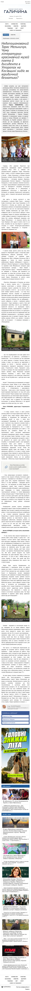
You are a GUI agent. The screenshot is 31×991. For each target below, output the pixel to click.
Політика (23, 24)
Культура (16, 26)
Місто (7, 24)
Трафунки (10, 28)
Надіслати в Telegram (8, 719)
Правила (27, 989)
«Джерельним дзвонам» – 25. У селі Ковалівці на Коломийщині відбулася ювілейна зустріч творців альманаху (15, 908)
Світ (16, 28)
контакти (28, 3)
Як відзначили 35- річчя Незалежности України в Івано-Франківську (15, 802)
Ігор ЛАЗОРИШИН (14, 706)
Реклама (11, 18)
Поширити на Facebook (9, 722)
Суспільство (14, 24)
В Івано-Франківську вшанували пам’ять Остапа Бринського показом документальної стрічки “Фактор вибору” (15, 831)
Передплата (19, 18)
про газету (27, 1)
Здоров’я (23, 26)
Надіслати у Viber (7, 716)
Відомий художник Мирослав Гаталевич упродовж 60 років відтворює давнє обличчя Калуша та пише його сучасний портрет (15, 933)
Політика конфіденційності (22, 987)
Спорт (22, 28)
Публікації (6, 34)
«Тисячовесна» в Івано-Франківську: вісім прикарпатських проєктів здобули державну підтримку (14, 856)
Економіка (8, 26)
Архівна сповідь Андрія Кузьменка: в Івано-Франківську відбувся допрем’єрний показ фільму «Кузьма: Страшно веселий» (14, 960)
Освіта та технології (15, 30)
